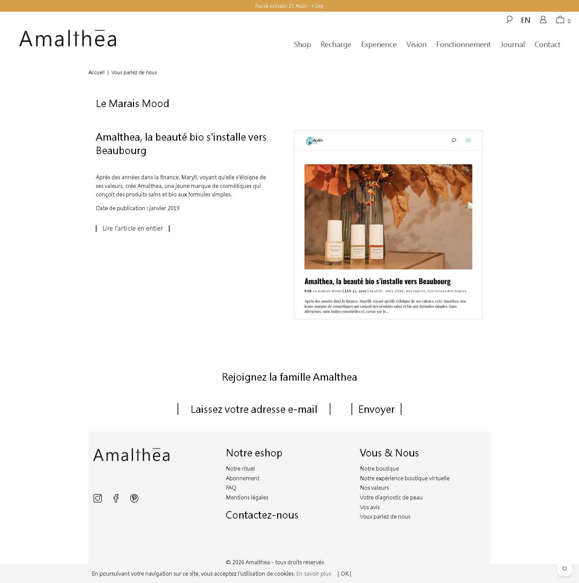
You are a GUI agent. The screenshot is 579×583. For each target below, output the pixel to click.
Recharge (336, 44)
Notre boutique (379, 468)
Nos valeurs (374, 487)
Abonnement (242, 478)
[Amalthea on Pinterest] (134, 500)
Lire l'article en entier (133, 228)
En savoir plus (313, 573)
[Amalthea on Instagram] (98, 500)
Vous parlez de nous (385, 516)
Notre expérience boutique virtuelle (405, 478)
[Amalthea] (89, 38)
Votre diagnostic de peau (391, 497)
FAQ (231, 487)
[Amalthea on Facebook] (117, 500)
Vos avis (370, 507)
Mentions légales (247, 497)
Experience (379, 44)
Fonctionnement (463, 44)
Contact (547, 44)
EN (525, 19)
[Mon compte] (543, 22)
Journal (513, 44)
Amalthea (258, 562)
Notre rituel (240, 468)
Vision (416, 44)
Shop (302, 44)
